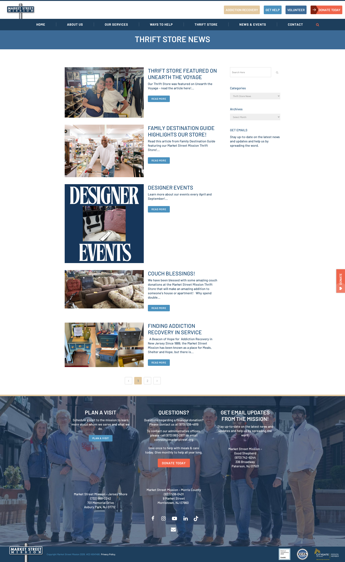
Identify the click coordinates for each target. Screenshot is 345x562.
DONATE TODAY (330, 10)
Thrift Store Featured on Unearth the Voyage (182, 73)
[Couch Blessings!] (104, 289)
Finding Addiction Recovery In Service (175, 328)
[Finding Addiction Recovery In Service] (104, 344)
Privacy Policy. (108, 554)
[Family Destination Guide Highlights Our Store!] (104, 151)
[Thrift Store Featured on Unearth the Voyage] (104, 92)
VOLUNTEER (296, 10)
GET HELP (273, 10)
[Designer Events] (104, 223)
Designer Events (170, 187)
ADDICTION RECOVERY (242, 10)
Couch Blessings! (171, 273)
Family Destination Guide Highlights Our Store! (181, 131)
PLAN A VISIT (100, 438)
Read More (158, 98)
